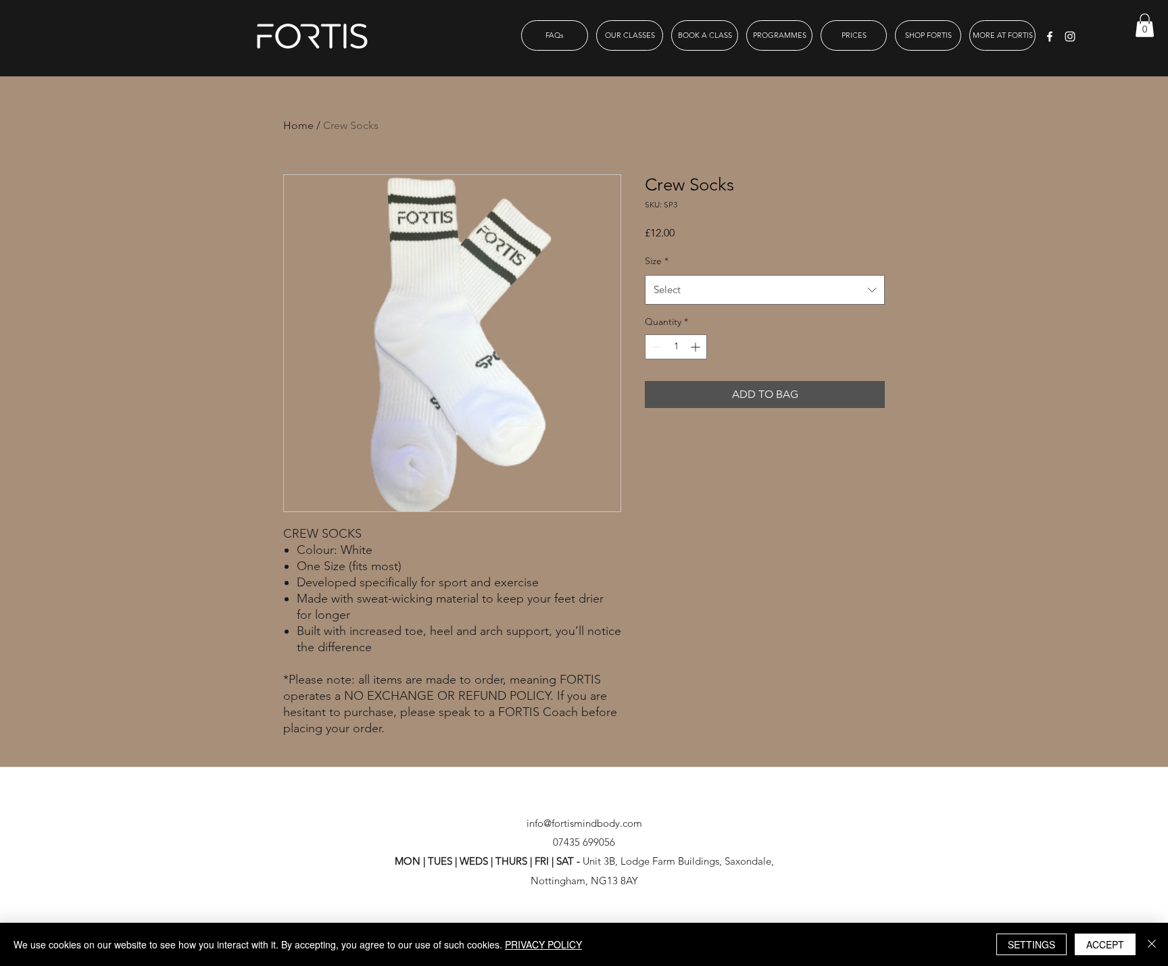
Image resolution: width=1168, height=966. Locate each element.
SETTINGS (1031, 944)
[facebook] (1049, 36)
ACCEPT (1105, 944)
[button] (1144, 25)
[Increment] (696, 347)
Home (298, 125)
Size (656, 261)
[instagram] (1070, 36)
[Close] (1152, 944)
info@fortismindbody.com (584, 823)
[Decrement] (655, 347)
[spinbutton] (676, 347)
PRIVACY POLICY (543, 944)
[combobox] (765, 290)
